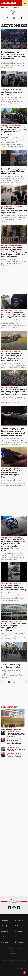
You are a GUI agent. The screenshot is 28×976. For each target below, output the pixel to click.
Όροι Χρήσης (18, 948)
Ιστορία (19, 931)
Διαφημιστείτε (14, 953)
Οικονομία (6, 937)
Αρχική (5, 920)
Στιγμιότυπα (20, 937)
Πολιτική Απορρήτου (11, 951)
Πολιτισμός (20, 926)
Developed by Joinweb (21, 968)
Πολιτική (6, 931)
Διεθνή (5, 942)
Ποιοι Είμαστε (9, 948)
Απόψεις (6, 926)
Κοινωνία (19, 920)
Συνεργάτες (20, 942)
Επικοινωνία (21, 951)
